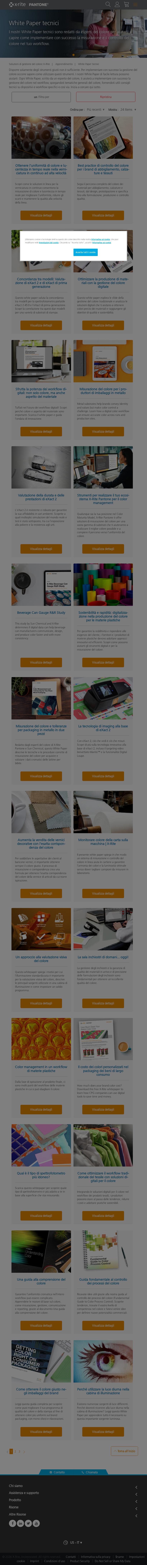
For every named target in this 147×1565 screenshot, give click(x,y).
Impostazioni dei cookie (49, 242)
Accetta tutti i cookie (86, 252)
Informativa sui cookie (100, 239)
